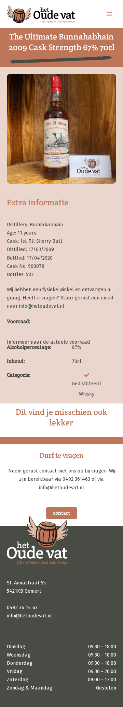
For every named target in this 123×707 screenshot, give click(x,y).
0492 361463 (76, 479)
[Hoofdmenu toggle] (109, 14)
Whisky (86, 394)
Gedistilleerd (86, 383)
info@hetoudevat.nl (41, 306)
